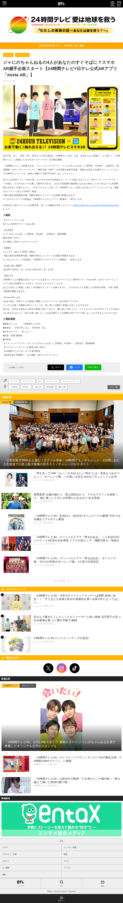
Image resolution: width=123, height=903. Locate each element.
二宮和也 (14, 387)
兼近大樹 (62, 387)
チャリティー (22, 55)
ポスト (58, 367)
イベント (67, 868)
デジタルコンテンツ (70, 381)
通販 (4, 875)
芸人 (40, 381)
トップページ (20, 886)
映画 (65, 854)
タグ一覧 (113, 387)
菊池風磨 (50, 387)
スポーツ (5, 861)
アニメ (66, 861)
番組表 (102, 886)
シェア (77, 367)
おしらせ (8, 55)
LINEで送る (92, 367)
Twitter (48, 668)
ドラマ (5, 847)
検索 (61, 886)
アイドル (14, 381)
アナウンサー (27, 381)
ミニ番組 (5, 868)
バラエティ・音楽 (9, 854)
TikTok (75, 668)
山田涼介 (38, 387)
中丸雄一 (26, 387)
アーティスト (52, 381)
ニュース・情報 (70, 847)
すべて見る (60, 581)
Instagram (61, 668)
